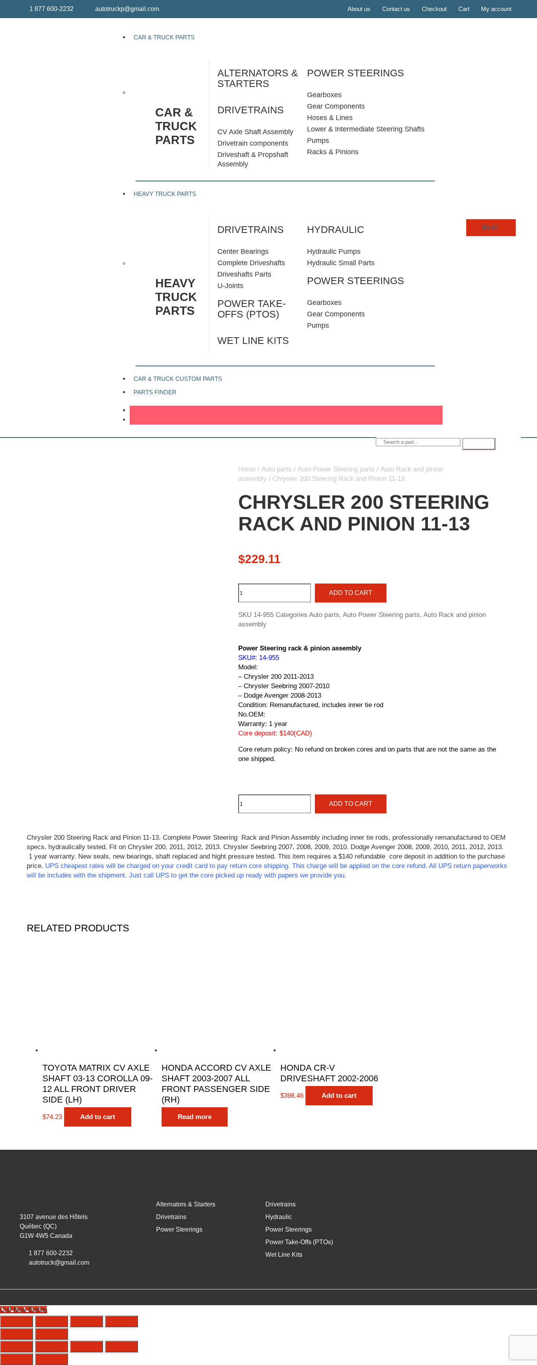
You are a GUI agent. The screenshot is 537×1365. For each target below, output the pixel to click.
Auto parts (276, 469)
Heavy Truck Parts (165, 193)
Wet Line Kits (253, 340)
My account (496, 9)
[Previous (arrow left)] (16, 1334)
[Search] (478, 444)
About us (359, 9)
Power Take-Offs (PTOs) (251, 309)
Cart (463, 9)
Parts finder (155, 392)
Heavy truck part (294, 1180)
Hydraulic (335, 229)
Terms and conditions (457, 1236)
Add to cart (350, 592)
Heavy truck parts (176, 297)
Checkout (434, 9)
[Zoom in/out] (16, 1321)
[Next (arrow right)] (51, 1334)
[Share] (86, 1321)
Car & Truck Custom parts (200, 1247)
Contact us (396, 9)
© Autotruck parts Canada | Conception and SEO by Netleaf (268, 1296)
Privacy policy (448, 1217)
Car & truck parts (176, 126)
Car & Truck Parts (164, 37)
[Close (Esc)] (121, 1321)
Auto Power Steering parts (336, 469)
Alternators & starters (257, 78)
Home (247, 469)
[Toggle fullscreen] (51, 1321)
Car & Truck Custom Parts (178, 378)
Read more (194, 1117)
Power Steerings (355, 280)
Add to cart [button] (97, 1117)
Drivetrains (250, 109)
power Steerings (355, 72)
